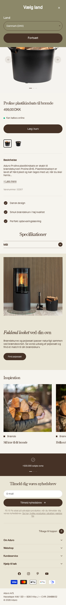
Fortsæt (33, 38)
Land (7, 18)
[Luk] (58, 7)
